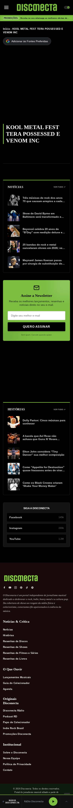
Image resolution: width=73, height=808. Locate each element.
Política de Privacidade (17, 764)
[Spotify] (32, 587)
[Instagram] (15, 587)
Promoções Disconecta (17, 734)
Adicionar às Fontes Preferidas (29, 41)
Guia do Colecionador (16, 683)
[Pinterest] (21, 587)
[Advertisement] (36, 86)
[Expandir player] (66, 801)
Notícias (8, 629)
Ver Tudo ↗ (59, 187)
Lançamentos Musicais (17, 677)
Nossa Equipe (11, 758)
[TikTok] (26, 587)
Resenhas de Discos (15, 641)
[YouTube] (10, 587)
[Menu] (6, 7)
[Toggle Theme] (67, 7)
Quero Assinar (36, 326)
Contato (7, 770)
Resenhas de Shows (15, 647)
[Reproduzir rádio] (53, 801)
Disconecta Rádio (13, 710)
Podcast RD (10, 716)
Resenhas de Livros (15, 658)
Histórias (8, 635)
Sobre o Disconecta (15, 752)
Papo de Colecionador (16, 722)
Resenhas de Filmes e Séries (20, 653)
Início (6, 28)
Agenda (7, 689)
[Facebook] (4, 587)
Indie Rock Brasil (13, 728)
